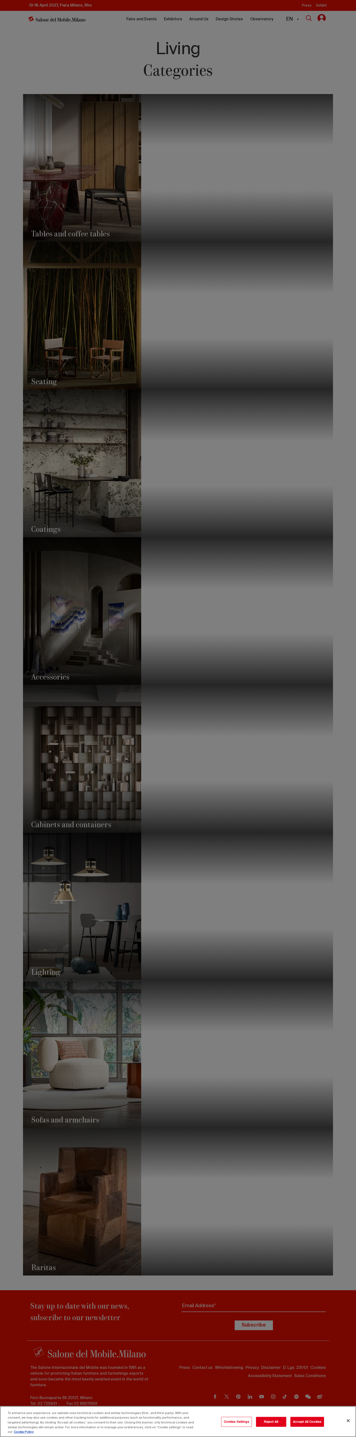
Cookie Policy (24, 1432)
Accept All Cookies (307, 1421)
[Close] (348, 1420)
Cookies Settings (236, 1421)
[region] (178, 1421)
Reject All (271, 1421)
